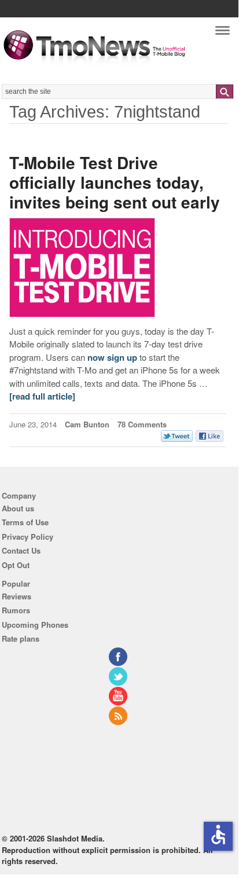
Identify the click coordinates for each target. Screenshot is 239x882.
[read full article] (42, 396)
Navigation (222, 33)
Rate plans (20, 638)
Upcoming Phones (35, 624)
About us (18, 508)
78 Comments (142, 424)
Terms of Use (25, 522)
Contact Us (21, 550)
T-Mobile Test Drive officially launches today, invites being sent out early (114, 182)
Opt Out (16, 564)
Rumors (16, 610)
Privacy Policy (27, 536)
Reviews (16, 596)
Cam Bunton (87, 424)
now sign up (112, 357)
